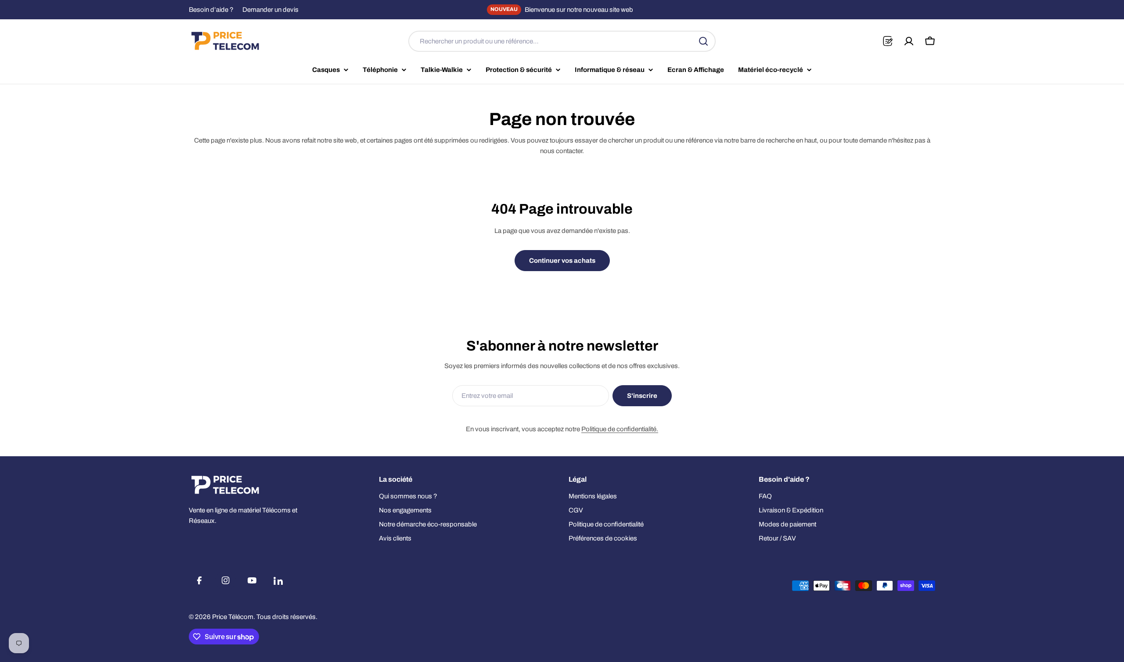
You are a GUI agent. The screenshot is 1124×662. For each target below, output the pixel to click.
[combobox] (562, 41)
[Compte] (909, 41)
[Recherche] (703, 41)
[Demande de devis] (887, 41)
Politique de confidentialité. (619, 429)
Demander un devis (270, 9)
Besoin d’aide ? (211, 9)
